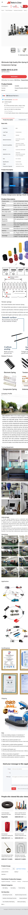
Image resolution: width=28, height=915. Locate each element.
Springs (16, 871)
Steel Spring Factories (7, 894)
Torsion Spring (21, 888)
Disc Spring (5, 888)
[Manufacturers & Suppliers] (14, 2)
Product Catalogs (22, 868)
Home (2, 10)
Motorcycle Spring (21, 901)
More (2, 904)
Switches (3, 874)
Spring (25, 10)
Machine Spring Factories (20, 894)
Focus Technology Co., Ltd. (18, 909)
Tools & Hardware (8, 10)
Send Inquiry (14, 76)
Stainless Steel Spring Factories (9, 898)
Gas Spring (13, 888)
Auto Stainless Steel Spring (8, 901)
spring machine (4, 871)
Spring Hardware (23, 898)
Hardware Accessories (18, 10)
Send (14, 788)
